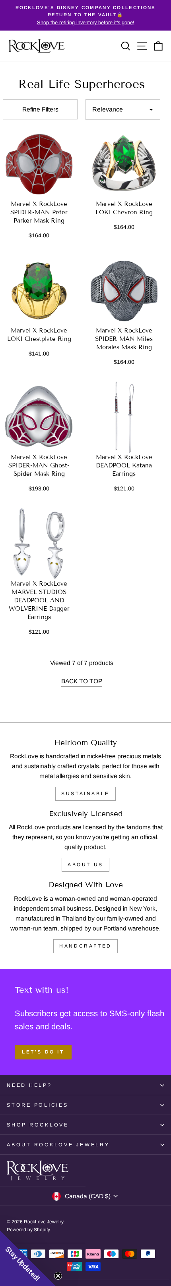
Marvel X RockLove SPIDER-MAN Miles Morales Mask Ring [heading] (124, 339)
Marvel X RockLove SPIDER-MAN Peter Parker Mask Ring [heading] (39, 212)
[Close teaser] (58, 1276)
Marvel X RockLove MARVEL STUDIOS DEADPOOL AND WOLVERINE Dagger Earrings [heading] (39, 600)
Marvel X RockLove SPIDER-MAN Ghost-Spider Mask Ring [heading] (39, 465)
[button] (28, 1258)
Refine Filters (40, 109)
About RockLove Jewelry (58, 1145)
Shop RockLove (38, 1125)
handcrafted (85, 946)
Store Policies (37, 1105)
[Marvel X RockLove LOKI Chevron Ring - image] (124, 164)
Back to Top (81, 681)
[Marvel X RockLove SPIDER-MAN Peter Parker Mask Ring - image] (39, 164)
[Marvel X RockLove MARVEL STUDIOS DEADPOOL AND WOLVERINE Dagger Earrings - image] (39, 543)
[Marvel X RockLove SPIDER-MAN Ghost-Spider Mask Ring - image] (39, 417)
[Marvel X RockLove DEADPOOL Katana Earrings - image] (124, 417)
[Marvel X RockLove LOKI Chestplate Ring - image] (39, 290)
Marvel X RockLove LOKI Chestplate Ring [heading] (39, 334)
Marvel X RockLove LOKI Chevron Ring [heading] (124, 208)
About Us (85, 864)
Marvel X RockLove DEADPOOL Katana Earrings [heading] (124, 465)
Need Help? (29, 1085)
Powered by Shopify (28, 1229)
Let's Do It (43, 1052)
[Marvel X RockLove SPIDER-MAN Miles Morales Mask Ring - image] (124, 290)
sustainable (85, 793)
